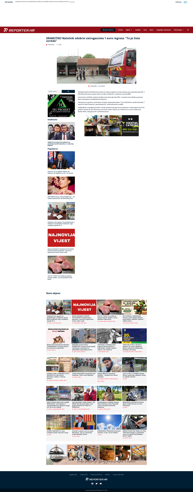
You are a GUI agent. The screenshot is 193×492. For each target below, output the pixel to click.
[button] (188, 30)
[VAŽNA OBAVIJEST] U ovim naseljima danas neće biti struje (57, 432)
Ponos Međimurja (82, 409)
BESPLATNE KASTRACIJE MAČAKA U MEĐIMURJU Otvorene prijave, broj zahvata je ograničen (58, 346)
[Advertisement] (96, 15)
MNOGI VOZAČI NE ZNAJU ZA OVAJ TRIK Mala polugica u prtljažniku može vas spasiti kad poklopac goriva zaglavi (134, 433)
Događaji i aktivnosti (164, 30)
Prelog (105, 409)
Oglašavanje (73, 474)
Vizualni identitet (118, 474)
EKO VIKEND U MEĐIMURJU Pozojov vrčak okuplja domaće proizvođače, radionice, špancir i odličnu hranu (133, 318)
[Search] (68, 91)
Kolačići (107, 474)
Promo (120, 30)
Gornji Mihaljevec (57, 409)
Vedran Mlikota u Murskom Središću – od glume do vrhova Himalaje (107, 375)
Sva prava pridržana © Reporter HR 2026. (96, 490)
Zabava (102, 381)
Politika (138, 30)
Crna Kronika (77, 323)
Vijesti (128, 30)
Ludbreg (61, 380)
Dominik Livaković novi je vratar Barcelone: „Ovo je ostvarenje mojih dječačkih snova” (82, 432)
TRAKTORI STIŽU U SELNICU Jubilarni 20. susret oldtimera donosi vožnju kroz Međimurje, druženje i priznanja (133, 347)
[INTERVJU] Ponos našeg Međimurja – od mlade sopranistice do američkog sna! (61, 197)
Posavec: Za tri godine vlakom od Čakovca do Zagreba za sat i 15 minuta (60, 172)
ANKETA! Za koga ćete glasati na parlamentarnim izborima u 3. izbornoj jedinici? (61, 143)
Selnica (137, 351)
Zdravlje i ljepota (103, 321)
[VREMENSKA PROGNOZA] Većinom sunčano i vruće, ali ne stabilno (109, 432)
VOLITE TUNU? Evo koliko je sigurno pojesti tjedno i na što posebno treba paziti (60, 277)
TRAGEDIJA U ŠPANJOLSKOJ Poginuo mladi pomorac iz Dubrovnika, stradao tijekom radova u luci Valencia (106, 347)
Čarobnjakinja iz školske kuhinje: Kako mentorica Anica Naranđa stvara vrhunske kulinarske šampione (108, 404)
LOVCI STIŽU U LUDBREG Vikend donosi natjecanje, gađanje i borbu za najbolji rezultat (134, 375)
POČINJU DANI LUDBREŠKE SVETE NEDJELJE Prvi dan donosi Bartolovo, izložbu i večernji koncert (58, 376)
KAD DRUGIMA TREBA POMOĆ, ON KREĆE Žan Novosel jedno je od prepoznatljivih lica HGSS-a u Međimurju (83, 404)
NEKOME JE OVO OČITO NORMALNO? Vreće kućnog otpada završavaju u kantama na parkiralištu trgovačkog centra (83, 347)
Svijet (82, 323)
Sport (152, 30)
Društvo (50, 323)
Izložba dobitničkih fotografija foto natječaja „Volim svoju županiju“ (83, 374)
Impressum (83, 474)
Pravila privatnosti (96, 474)
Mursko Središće (114, 378)
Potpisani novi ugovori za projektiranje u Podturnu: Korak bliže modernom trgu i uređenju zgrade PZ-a (42, 1)
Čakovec (79, 351)
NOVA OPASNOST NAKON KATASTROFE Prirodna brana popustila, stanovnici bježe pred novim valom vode (61, 250)
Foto (145, 30)
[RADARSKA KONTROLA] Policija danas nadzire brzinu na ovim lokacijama (133, 403)
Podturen (55, 323)
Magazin (110, 321)
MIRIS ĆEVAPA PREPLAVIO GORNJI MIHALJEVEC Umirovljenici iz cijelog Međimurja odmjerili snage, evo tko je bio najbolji (58, 404)
